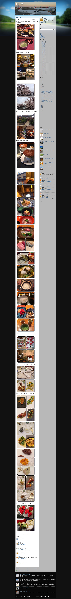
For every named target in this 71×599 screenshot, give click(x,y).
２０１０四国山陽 (42, 44)
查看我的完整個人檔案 (43, 22)
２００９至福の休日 (42, 42)
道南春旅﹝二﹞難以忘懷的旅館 (47, 137)
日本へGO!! (20, 4)
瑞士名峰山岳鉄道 (42, 37)
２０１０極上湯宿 (42, 46)
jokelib (19, 542)
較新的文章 (18, 568)
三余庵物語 (41, 35)
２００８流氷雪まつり (43, 41)
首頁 (27, 568)
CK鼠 (19, 556)
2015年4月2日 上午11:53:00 (22, 544)
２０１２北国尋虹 (42, 50)
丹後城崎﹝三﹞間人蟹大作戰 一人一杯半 (25, 591)
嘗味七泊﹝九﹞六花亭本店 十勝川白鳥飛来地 (25, 587)
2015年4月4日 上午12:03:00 (22, 549)
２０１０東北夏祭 (42, 45)
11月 (42, 86)
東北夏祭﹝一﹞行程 (46, 133)
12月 (42, 85)
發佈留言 (18, 564)
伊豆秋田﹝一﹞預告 (46, 154)
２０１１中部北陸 (42, 48)
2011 (41, 108)
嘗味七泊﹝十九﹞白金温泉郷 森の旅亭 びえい (26, 574)
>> (54, 198)
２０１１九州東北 (42, 47)
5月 (42, 89)
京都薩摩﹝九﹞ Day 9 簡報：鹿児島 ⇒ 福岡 (47, 93)
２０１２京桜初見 (42, 51)
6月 (42, 88)
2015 (41, 84)
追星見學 (41, 34)
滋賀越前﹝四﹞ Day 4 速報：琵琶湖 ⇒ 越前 (46, 181)
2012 (41, 107)
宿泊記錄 (41, 33)
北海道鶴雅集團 (42, 36)
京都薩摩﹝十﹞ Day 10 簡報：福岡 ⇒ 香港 (47, 92)
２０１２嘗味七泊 (42, 52)
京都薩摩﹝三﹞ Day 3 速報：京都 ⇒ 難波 (46, 101)
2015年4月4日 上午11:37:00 (22, 558)
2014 (41, 105)
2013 (41, 106)
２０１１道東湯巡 (42, 49)
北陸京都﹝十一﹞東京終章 (45, 178)
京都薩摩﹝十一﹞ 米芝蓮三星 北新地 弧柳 (46, 91)
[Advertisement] (47, 119)
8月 (42, 87)
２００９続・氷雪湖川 (43, 43)
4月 (42, 90)
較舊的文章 (36, 568)
